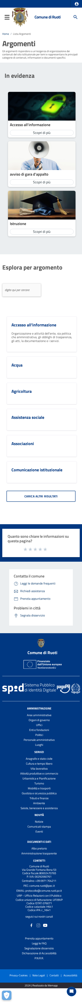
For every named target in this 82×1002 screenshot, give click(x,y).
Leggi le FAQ (39, 943)
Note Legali (38, 975)
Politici (39, 735)
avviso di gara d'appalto (29, 174)
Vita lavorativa (39, 768)
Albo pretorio (39, 848)
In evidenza (20, 75)
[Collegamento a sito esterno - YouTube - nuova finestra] (45, 925)
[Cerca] (75, 17)
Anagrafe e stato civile (39, 758)
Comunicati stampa (39, 826)
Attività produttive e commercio (39, 773)
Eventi (39, 831)
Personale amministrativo (39, 740)
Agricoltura (21, 391)
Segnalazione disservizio (39, 948)
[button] (77, 4)
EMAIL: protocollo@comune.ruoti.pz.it (39, 890)
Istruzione (18, 224)
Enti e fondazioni (39, 730)
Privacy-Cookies (19, 975)
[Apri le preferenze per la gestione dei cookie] (6, 995)
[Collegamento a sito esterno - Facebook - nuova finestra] (31, 925)
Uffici (39, 725)
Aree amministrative (39, 715)
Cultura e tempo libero (39, 763)
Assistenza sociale (27, 417)
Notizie (39, 821)
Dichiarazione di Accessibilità (39, 953)
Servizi (39, 752)
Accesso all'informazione (30, 125)
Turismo (39, 783)
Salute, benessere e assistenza (39, 808)
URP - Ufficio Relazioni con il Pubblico (39, 895)
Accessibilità (70, 975)
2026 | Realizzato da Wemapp (41, 985)
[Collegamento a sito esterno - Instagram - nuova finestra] (38, 925)
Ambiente (39, 803)
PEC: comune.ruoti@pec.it (39, 886)
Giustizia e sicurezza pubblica (39, 793)
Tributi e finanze (39, 798)
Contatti (39, 860)
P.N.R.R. (39, 958)
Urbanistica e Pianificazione (39, 778)
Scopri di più (42, 132)
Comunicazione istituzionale (36, 470)
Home (5, 34)
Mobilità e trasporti (39, 788)
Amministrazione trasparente (39, 853)
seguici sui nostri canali (39, 916)
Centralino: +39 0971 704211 (39, 881)
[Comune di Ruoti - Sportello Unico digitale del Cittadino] (20, 16)
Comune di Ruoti (47, 17)
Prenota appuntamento (39, 938)
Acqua (17, 365)
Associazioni (22, 443)
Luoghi (39, 745)
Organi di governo (39, 720)
